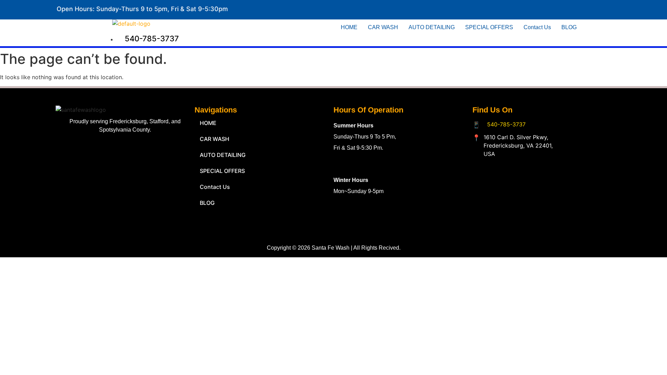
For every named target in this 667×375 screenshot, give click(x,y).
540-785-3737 (506, 124)
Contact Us (537, 27)
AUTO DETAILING (432, 27)
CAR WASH (383, 27)
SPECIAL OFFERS (489, 27)
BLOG (569, 27)
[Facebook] (522, 8)
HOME (349, 27)
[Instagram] (543, 8)
